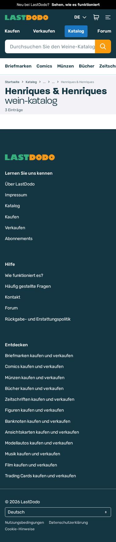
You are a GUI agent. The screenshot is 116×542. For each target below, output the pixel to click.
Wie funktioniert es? (24, 275)
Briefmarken (18, 66)
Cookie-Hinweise (20, 529)
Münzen (65, 66)
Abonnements (18, 238)
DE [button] (77, 17)
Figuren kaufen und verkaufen (34, 410)
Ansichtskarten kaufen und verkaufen (42, 432)
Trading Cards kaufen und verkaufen (40, 476)
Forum (104, 31)
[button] (96, 17)
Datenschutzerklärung (68, 522)
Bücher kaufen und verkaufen (34, 388)
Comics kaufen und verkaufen (34, 366)
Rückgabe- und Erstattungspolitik (38, 319)
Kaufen (12, 31)
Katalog (76, 31)
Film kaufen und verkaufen (31, 465)
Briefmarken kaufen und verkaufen (39, 355)
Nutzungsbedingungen (24, 522)
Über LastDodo (20, 184)
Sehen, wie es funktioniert (76, 4)
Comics (44, 66)
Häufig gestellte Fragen (28, 286)
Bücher (86, 66)
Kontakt (12, 297)
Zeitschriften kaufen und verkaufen (39, 399)
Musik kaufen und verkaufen (32, 454)
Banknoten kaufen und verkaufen (37, 421)
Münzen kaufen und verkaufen (34, 377)
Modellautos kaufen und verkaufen (39, 443)
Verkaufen (44, 31)
